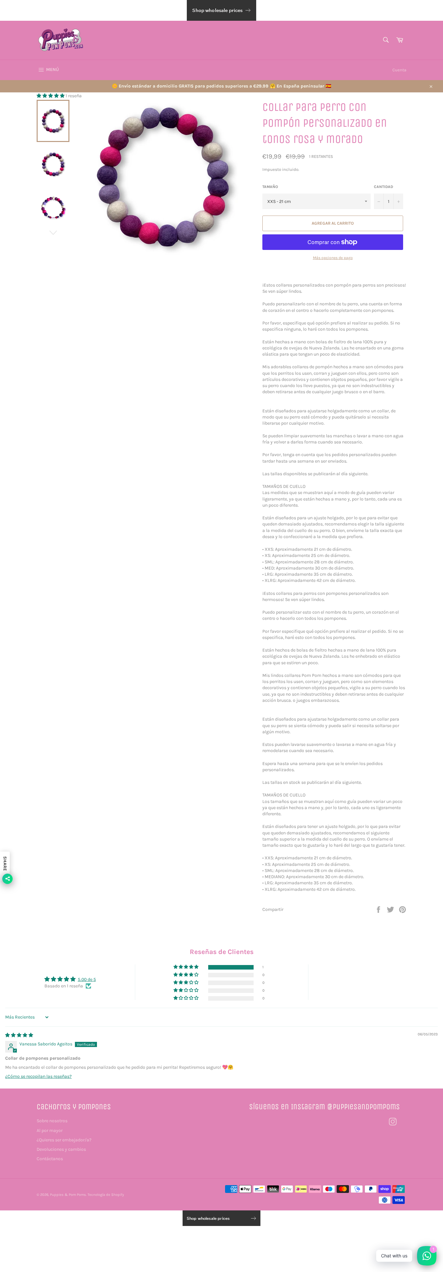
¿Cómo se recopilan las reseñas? (38, 1076)
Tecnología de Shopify (106, 1195)
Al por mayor (50, 1130)
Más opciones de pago (333, 257)
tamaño (270, 186)
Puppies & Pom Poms (68, 1195)
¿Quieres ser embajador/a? (64, 1140)
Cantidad (383, 186)
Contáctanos (50, 1158)
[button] (51, 96)
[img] (19, 1035)
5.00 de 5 (87, 979)
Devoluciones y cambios (61, 1149)
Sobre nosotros (52, 1121)
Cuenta (399, 69)
